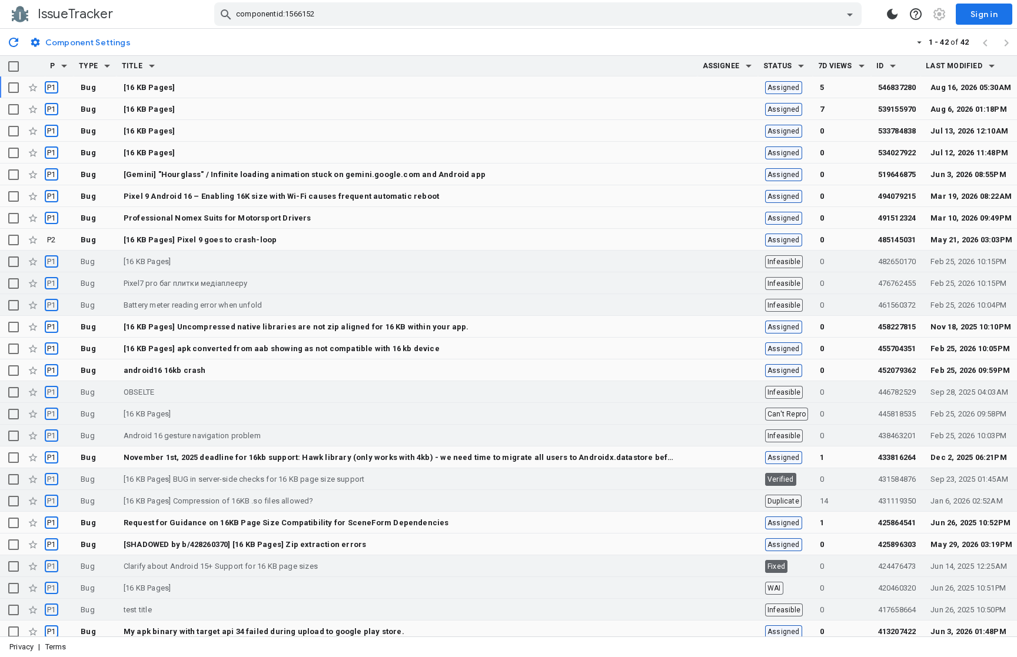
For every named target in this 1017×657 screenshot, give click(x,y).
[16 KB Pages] (149, 87)
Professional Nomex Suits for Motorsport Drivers (217, 218)
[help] (916, 14)
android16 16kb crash (165, 370)
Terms (56, 646)
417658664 (897, 609)
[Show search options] (850, 14)
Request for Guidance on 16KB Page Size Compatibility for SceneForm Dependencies (286, 522)
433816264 (897, 457)
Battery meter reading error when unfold (193, 305)
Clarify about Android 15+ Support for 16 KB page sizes (221, 566)
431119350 (897, 500)
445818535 (897, 413)
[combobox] (539, 14)
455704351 (897, 348)
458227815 (897, 326)
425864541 (897, 522)
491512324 (897, 218)
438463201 (897, 435)
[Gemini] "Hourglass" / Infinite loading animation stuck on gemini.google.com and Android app (305, 174)
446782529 (897, 392)
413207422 (897, 631)
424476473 (897, 566)
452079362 (897, 370)
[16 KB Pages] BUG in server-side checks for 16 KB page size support (244, 479)
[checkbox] (13, 66)
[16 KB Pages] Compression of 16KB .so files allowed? (219, 500)
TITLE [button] (132, 66)
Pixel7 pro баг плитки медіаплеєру (185, 283)
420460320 (897, 587)
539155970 (897, 109)
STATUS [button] (777, 66)
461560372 (897, 305)
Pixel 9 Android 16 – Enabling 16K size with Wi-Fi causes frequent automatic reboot (281, 196)
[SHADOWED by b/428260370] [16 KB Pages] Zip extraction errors (245, 544)
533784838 (897, 130)
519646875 (897, 174)
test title (138, 609)
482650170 (897, 261)
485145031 (897, 239)
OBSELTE (139, 392)
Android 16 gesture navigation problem (192, 435)
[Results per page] (919, 41)
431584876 (897, 479)
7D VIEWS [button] (835, 66)
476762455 (897, 283)
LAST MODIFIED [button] (954, 66)
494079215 (897, 196)
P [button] (52, 66)
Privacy (21, 646)
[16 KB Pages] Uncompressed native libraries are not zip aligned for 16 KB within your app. (296, 326)
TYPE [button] (88, 66)
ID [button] (879, 66)
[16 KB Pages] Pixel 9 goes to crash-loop (200, 239)
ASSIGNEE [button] (721, 66)
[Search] (226, 14)
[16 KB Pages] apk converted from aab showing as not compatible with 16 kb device (282, 348)
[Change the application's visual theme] (892, 14)
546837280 (897, 87)
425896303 (897, 544)
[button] (64, 66)
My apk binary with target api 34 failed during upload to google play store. (264, 631)
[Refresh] (13, 41)
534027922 (897, 152)
